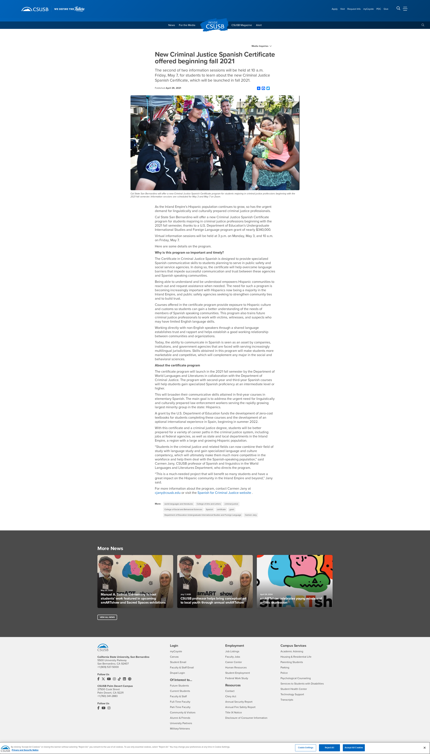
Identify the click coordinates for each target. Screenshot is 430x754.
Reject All (329, 747)
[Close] (424, 747)
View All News (107, 617)
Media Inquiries (260, 46)
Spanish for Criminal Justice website (224, 493)
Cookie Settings (305, 747)
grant (231, 509)
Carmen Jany (251, 515)
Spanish (209, 509)
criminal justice (231, 504)
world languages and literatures (178, 504)
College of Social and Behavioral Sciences (183, 509)
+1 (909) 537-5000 (108, 667)
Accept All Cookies (354, 747)
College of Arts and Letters (209, 504)
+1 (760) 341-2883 (107, 696)
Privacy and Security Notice (25, 750)
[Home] (35, 9)
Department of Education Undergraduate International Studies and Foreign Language (202, 515)
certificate (221, 509)
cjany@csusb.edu (168, 493)
